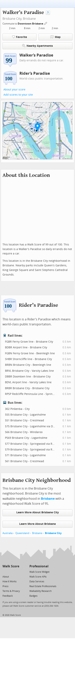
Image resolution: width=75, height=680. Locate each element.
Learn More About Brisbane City (37, 512)
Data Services (36, 581)
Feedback (7, 596)
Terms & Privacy (11, 591)
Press (5, 586)
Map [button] (58, 37)
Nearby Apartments (40, 46)
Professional (38, 566)
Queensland (22, 533)
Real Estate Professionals (42, 586)
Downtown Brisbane (31, 23)
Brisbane (29, 19)
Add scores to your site (18, 94)
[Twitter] (4, 571)
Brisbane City (53, 533)
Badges (33, 596)
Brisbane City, (12, 19)
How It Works (9, 581)
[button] (37, 127)
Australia (7, 533)
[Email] (16, 571)
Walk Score (10, 566)
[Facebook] (10, 571)
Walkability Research (40, 591)
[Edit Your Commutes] (46, 23)
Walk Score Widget (39, 572)
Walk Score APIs (38, 576)
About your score (14, 89)
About (5, 576)
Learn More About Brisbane (37, 524)
